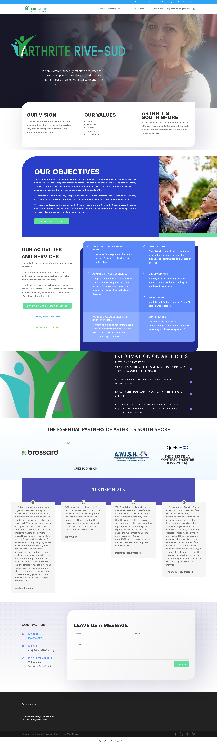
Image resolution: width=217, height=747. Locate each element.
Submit (181, 664)
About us (178, 2)
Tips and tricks (156, 9)
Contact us (153, 2)
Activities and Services (117, 9)
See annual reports (51, 221)
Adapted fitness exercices (109, 273)
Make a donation (141, 2)
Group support (158, 273)
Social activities (159, 297)
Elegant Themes (43, 734)
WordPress (72, 734)
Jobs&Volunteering (165, 2)
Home (102, 9)
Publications (138, 9)
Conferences (157, 317)
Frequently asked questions (178, 9)
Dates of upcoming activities (47, 306)
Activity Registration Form (47, 316)
